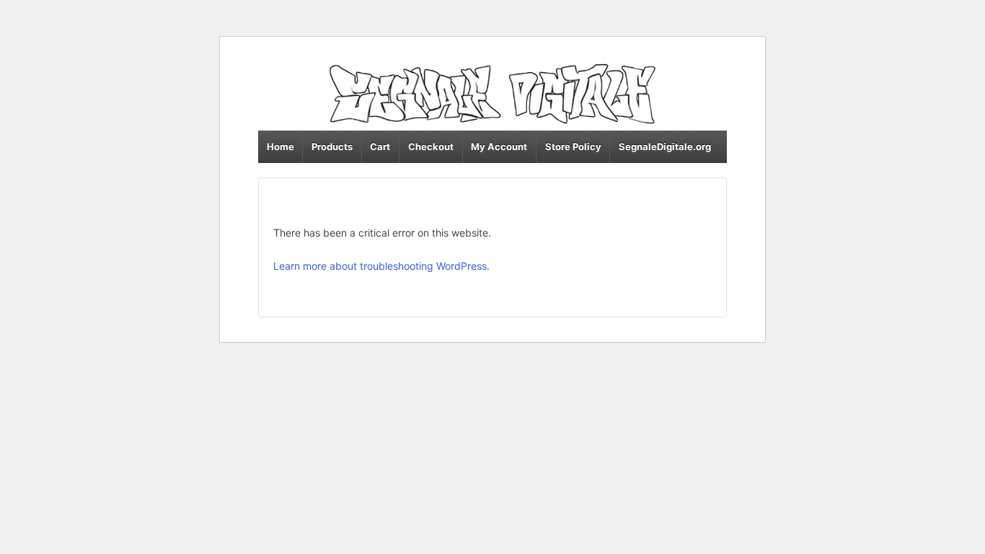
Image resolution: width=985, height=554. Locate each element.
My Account (499, 146)
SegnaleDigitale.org (665, 146)
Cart (380, 146)
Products (332, 146)
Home (280, 146)
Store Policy (573, 146)
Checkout (431, 146)
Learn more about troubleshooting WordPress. (381, 266)
